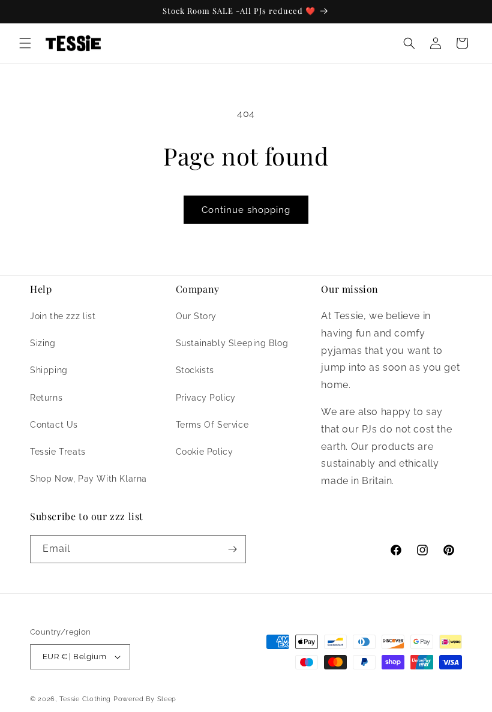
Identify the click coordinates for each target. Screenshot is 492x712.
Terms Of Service (212, 424)
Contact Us (54, 424)
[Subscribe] (232, 549)
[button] (25, 43)
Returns (46, 397)
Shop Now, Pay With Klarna (88, 478)
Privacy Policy (206, 397)
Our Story (196, 316)
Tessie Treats (58, 451)
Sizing (43, 343)
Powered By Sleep (144, 699)
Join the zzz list (62, 316)
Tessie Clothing (85, 699)
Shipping (49, 370)
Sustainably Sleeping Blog (232, 343)
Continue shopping (246, 210)
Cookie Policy (204, 451)
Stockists (195, 370)
